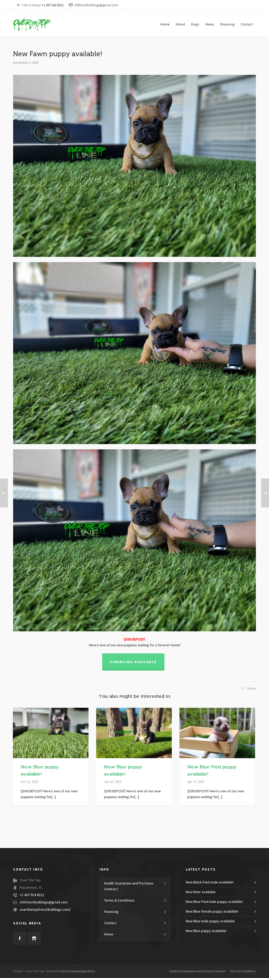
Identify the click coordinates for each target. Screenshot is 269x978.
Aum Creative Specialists (78, 971)
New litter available (201, 892)
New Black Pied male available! (210, 882)
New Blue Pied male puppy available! (214, 902)
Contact (110, 923)
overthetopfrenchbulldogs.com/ (45, 910)
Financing (111, 912)
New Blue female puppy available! (212, 911)
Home (108, 934)
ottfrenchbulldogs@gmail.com (96, 5)
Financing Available (133, 662)
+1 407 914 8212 (32, 895)
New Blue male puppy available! (210, 921)
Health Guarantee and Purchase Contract (128, 886)
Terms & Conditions (119, 900)
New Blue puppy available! (206, 931)
